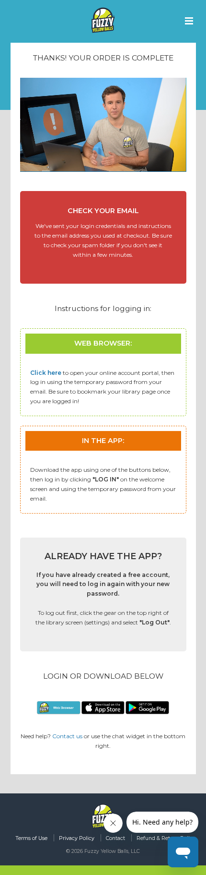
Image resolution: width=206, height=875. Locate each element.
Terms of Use (31, 838)
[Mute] (141, 164)
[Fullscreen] (177, 164)
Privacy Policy (76, 838)
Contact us (67, 736)
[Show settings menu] (159, 164)
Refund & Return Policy (166, 838)
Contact (115, 838)
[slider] (93, 164)
